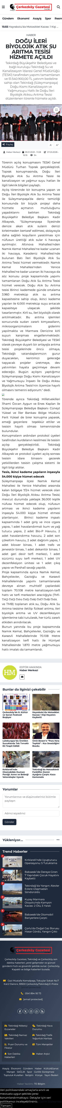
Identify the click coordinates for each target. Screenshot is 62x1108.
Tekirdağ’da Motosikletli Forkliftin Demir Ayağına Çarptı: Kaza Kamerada (45, 773)
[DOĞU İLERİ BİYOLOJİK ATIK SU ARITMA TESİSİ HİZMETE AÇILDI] (31, 122)
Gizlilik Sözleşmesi (44, 1072)
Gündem (8, 18)
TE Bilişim (39, 1084)
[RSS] (42, 1011)
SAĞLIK (21, 1072)
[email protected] (31, 987)
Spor (48, 18)
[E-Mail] (22, 676)
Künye (38, 1075)
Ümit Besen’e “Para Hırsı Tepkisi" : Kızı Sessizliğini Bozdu (45, 743)
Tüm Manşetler (44, 1044)
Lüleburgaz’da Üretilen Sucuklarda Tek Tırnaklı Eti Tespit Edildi (16, 743)
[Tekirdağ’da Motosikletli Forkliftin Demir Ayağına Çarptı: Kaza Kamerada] (46, 759)
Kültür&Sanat (51, 1068)
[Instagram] (31, 1011)
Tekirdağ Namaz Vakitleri (16, 1037)
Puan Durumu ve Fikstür (16, 1046)
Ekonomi (23, 18)
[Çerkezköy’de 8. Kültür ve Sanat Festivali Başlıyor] (16, 701)
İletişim (29, 1075)
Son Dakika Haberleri (12, 1055)
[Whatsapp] (36, 1011)
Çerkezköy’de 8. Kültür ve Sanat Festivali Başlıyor (15, 715)
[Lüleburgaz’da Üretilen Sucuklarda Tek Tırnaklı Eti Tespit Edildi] (16, 730)
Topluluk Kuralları (13, 1075)
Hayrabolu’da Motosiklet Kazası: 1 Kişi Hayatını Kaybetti (31, 26)
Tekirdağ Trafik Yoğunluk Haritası (42, 1037)
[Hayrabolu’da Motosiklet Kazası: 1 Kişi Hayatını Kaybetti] (46, 701)
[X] (25, 1011)
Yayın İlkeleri (51, 1075)
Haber (31, 35)
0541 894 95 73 (33, 993)
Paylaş (9, 144)
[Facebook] (19, 1011)
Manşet (11, 1072)
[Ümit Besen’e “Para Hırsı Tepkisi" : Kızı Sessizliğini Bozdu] (46, 730)
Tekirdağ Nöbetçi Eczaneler (16, 1027)
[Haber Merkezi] (10, 672)
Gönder (9, 821)
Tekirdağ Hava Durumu (42, 1027)
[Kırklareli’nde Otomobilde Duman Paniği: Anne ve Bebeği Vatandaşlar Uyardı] (16, 759)
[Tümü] (58, 839)
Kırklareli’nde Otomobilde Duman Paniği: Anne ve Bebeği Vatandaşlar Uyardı (16, 773)
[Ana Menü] (3, 7)
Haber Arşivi (43, 1053)
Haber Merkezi (13, 152)
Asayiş (37, 18)
